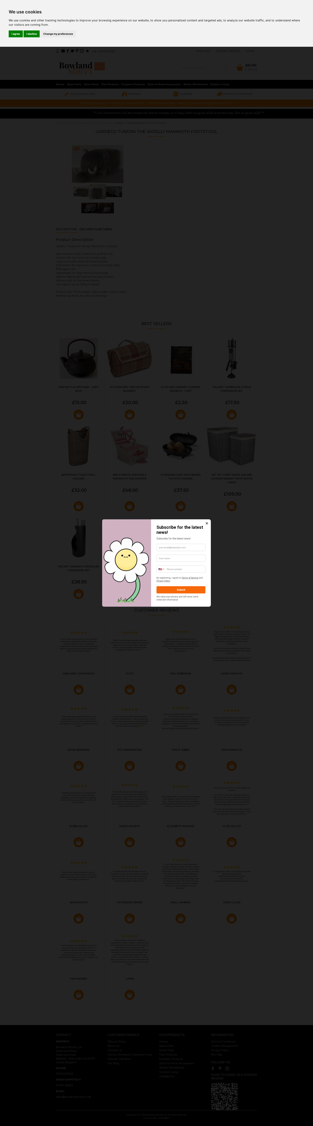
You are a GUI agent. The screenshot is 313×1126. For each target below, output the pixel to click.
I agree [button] (16, 33)
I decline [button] (31, 33)
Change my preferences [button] (58, 33)
